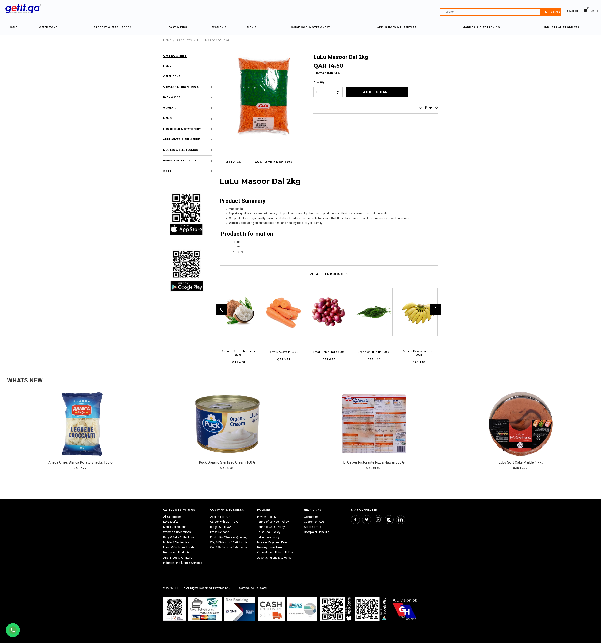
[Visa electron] (302, 609)
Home (167, 40)
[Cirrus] (405, 609)
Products (184, 40)
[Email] (420, 108)
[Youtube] (378, 519)
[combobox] (500, 12)
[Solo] (371, 609)
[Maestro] (336, 609)
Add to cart (80, 428)
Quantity (318, 82)
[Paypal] (174, 609)
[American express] (271, 609)
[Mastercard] (239, 609)
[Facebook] (426, 108)
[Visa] (205, 609)
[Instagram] (389, 519)
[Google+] (436, 108)
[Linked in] (400, 519)
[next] (589, 432)
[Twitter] (430, 108)
